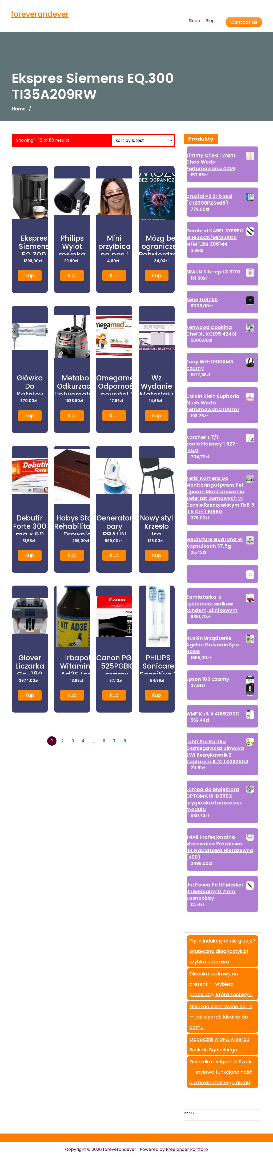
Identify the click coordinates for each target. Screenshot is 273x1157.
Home (18, 108)
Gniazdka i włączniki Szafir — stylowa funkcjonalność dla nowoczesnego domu (220, 1072)
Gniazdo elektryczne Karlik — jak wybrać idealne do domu (220, 1017)
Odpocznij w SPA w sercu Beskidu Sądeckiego (219, 1044)
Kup (29, 275)
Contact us (244, 22)
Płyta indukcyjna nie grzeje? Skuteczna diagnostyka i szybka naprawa (222, 951)
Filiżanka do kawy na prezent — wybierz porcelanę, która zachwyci (220, 984)
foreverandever (40, 14)
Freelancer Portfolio (187, 1149)
